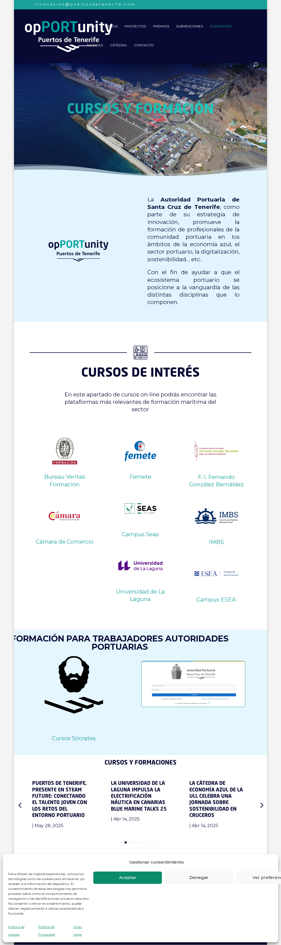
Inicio (92, 26)
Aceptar (127, 877)
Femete (140, 476)
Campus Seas (140, 534)
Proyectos (135, 26)
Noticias (95, 45)
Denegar (199, 877)
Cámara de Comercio (65, 541)
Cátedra (118, 45)
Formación (221, 26)
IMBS (216, 541)
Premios (161, 26)
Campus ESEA (216, 599)
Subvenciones (189, 26)
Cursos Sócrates (74, 738)
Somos (111, 26)
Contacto (144, 45)
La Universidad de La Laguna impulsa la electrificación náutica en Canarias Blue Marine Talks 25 (139, 796)
